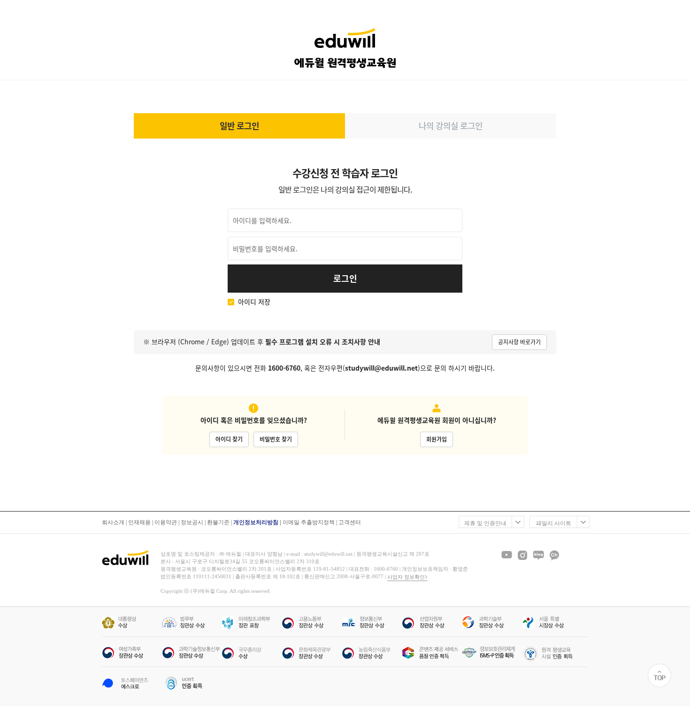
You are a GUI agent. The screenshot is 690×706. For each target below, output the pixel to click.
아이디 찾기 (229, 439)
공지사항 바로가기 (519, 342)
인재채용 (139, 522)
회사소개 (113, 522)
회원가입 (436, 439)
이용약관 (165, 522)
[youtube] (506, 555)
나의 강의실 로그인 (451, 125)
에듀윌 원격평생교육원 (345, 63)
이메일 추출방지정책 (309, 522)
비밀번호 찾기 (276, 439)
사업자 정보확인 (406, 577)
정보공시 (192, 522)
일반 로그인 (239, 125)
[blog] (538, 555)
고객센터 (349, 522)
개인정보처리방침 (255, 522)
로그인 (345, 278)
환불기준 (218, 522)
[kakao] (554, 555)
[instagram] (522, 555)
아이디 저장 (254, 301)
